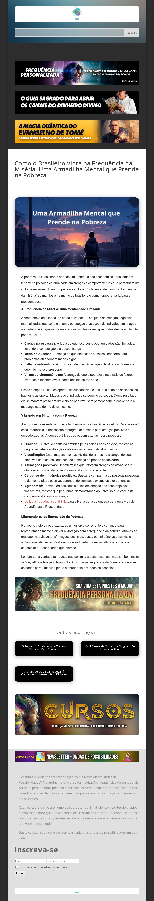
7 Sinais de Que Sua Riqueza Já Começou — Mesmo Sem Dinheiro (44, 673)
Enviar (20, 873)
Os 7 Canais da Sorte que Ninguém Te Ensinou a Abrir (110, 647)
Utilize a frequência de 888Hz (45, 501)
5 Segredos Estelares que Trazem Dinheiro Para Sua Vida (44, 647)
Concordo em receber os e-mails (43, 867)
